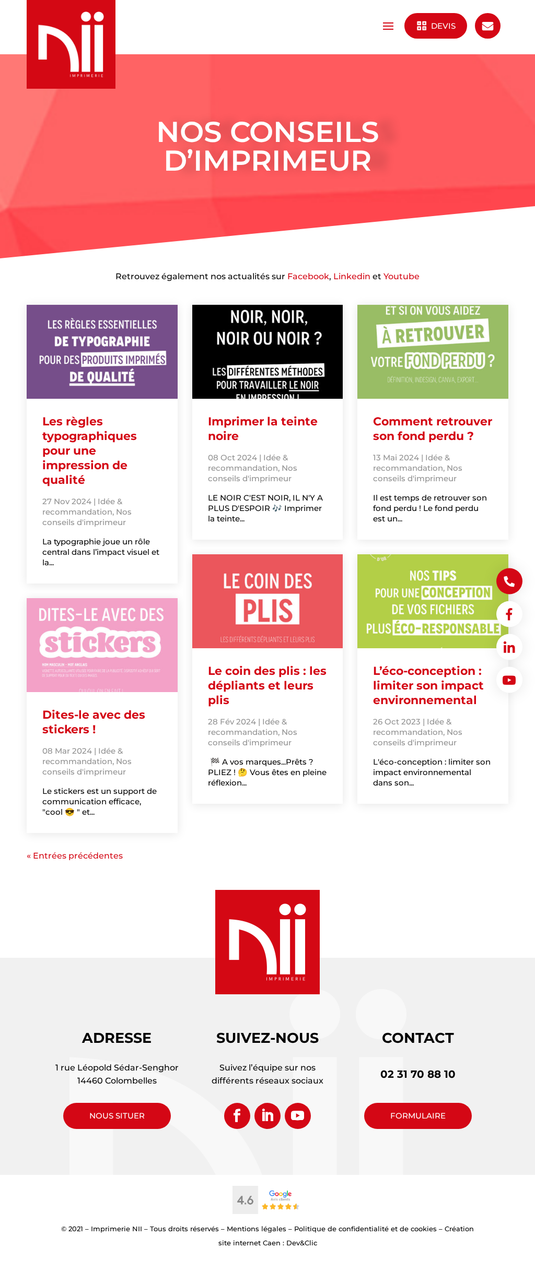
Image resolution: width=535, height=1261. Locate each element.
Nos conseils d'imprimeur (87, 517)
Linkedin (351, 276)
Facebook (308, 276)
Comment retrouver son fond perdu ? (432, 428)
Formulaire (418, 1116)
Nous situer (117, 1116)
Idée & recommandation (82, 506)
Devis (442, 26)
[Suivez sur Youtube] (298, 1116)
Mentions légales (256, 1228)
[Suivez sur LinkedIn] (267, 1116)
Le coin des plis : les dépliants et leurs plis (267, 685)
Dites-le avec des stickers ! (93, 722)
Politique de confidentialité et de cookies (365, 1228)
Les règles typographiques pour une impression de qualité (89, 450)
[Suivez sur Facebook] (237, 1116)
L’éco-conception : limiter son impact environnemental (428, 685)
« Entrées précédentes (75, 856)
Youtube (401, 276)
